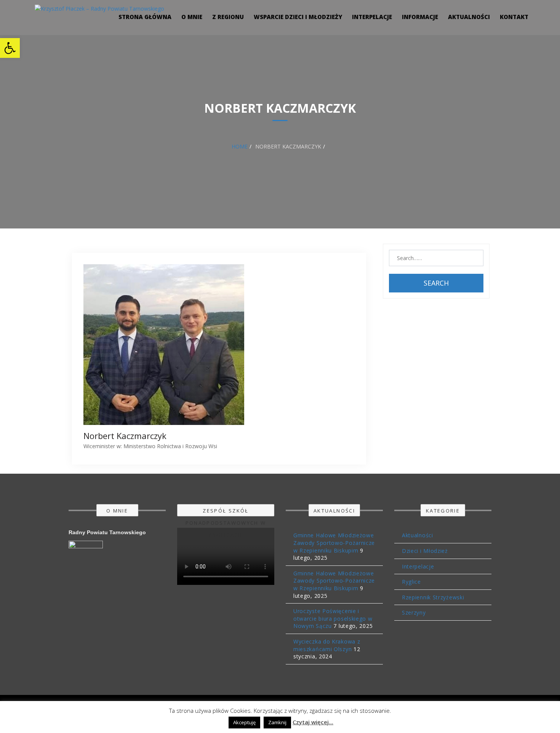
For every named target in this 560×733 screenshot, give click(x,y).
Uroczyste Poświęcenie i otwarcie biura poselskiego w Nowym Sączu (333, 618)
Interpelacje (372, 17)
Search (436, 282)
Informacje (420, 17)
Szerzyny (414, 612)
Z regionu (228, 17)
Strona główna (144, 17)
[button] (10, 48)
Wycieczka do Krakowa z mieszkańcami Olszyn (326, 645)
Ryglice (411, 581)
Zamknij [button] (277, 722)
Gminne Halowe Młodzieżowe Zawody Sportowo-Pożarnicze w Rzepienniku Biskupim (334, 543)
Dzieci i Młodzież (425, 550)
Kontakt (514, 17)
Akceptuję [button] (244, 722)
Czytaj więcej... (313, 722)
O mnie (191, 17)
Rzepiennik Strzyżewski (433, 597)
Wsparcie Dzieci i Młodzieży (298, 17)
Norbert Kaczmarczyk (124, 435)
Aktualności (469, 17)
